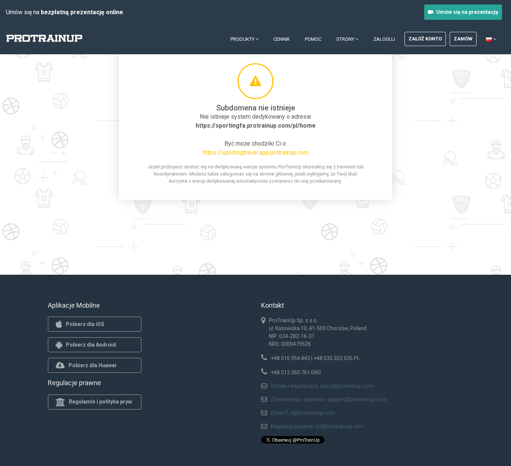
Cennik (281, 39)
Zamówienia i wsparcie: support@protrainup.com (329, 399)
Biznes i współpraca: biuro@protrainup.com (322, 386)
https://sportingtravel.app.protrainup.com (256, 152)
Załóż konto (425, 39)
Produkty (243, 39)
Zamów (463, 39)
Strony (345, 39)
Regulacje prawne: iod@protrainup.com (317, 426)
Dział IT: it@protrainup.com (303, 413)
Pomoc (313, 39)
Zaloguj (384, 39)
